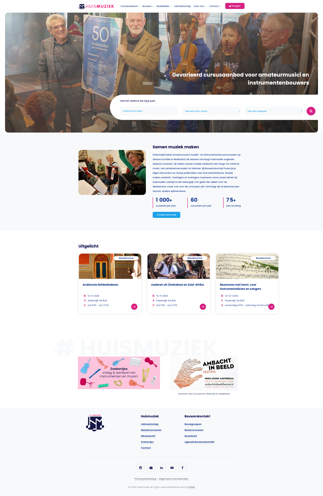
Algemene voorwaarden (173, 478)
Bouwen (147, 6)
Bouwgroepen (193, 424)
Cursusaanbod (129, 6)
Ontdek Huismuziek (166, 214)
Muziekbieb (163, 6)
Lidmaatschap (182, 6)
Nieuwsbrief (148, 436)
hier (213, 394)
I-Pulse (191, 487)
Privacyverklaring (145, 478)
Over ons (199, 6)
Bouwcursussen (194, 430)
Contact (214, 6)
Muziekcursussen (151, 430)
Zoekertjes (147, 441)
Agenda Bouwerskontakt (199, 441)
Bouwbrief (191, 436)
